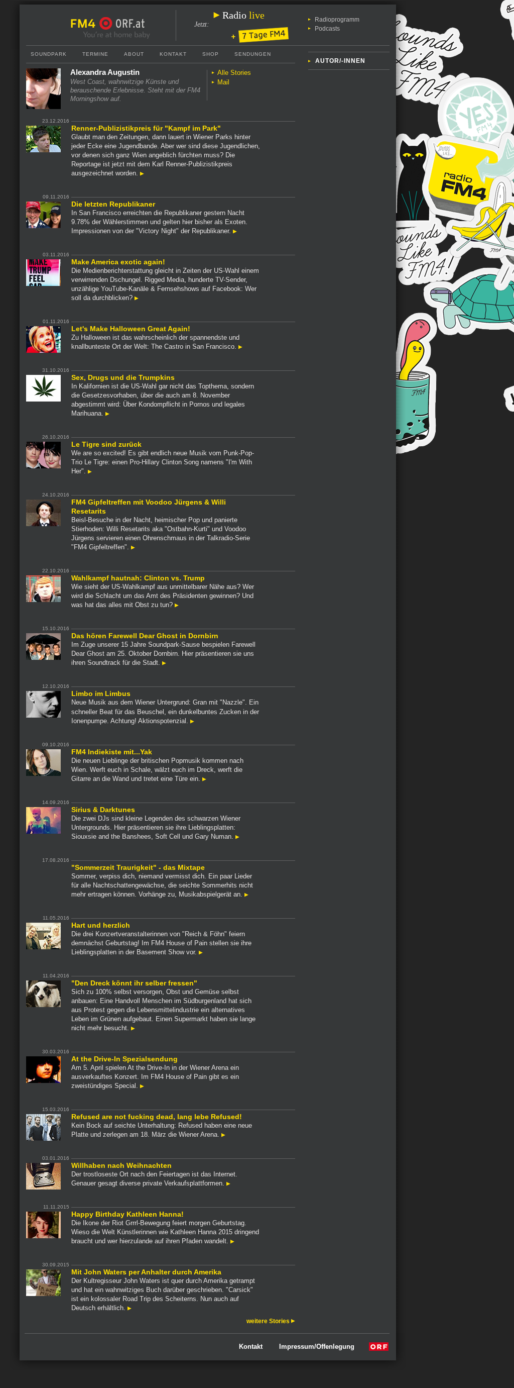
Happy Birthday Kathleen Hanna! (127, 1214)
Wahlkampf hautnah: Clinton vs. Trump (138, 578)
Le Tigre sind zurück (106, 444)
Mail (223, 82)
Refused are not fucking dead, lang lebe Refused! (156, 1117)
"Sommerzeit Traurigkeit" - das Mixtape (138, 867)
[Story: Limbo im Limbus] (192, 721)
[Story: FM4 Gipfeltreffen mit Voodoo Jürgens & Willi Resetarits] (133, 547)
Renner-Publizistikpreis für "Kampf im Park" (146, 128)
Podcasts (327, 28)
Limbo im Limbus (101, 693)
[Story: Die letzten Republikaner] (235, 231)
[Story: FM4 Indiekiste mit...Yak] (204, 778)
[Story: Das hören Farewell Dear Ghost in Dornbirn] (164, 662)
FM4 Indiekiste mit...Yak (111, 752)
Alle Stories (234, 72)
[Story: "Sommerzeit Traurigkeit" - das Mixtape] (246, 894)
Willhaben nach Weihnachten (121, 1165)
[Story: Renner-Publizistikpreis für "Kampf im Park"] (142, 173)
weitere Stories (268, 1321)
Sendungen (252, 54)
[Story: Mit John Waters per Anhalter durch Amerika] (129, 1308)
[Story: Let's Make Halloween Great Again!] (240, 346)
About (134, 54)
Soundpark (49, 54)
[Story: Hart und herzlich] (201, 952)
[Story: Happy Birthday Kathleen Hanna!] (232, 1241)
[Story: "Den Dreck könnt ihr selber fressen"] (133, 1028)
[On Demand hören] (260, 35)
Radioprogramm (337, 19)
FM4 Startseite (86, 23)
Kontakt (173, 54)
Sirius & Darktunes (103, 810)
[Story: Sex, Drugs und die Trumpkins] (107, 413)
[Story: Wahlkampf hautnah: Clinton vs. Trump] (177, 605)
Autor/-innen (340, 60)
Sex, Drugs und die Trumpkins (123, 377)
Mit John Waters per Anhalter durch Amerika (146, 1272)
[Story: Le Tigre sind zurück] (90, 471)
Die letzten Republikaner (113, 204)
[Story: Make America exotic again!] (137, 298)
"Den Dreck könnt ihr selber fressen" (134, 983)
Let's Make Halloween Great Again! (130, 329)
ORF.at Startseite (122, 23)
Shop (210, 54)
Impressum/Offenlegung (316, 1346)
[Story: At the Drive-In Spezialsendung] (142, 1085)
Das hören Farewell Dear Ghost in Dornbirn (144, 636)
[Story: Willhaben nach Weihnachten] (228, 1183)
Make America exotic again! (118, 262)
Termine (95, 54)
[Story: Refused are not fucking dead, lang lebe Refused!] (223, 1134)
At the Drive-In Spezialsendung (124, 1059)
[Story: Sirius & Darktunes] (237, 836)
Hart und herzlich (100, 925)
